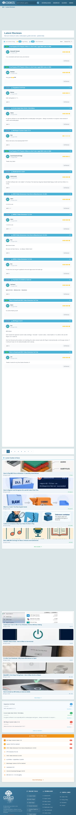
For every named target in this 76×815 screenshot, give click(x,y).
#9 (70, 214)
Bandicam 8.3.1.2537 (15, 171)
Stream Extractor (33, 806)
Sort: (61, 41)
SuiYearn (12, 284)
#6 (70, 151)
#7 (70, 171)
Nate (11, 305)
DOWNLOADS (46, 3)
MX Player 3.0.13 (14, 321)
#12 (70, 279)
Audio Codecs (47, 798)
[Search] (38, 2)
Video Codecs (47, 801)
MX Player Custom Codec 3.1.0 (18, 130)
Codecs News (47, 813)
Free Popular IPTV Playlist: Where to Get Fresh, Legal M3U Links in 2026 (28, 46)
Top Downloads (48, 810)
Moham (12, 71)
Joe (11, 356)
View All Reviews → (38, 730)
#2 (70, 67)
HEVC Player (32, 799)
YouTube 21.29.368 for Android (18, 279)
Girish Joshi (13, 176)
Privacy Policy (64, 799)
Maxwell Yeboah (15, 51)
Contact (63, 805)
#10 (70, 235)
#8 (70, 194)
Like (9, 102)
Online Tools (33, 791)
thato (12, 113)
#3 (70, 87)
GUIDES (64, 3)
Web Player (31, 802)
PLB (11, 135)
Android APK (47, 795)
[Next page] (31, 451)
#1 (70, 46)
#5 (70, 130)
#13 (70, 300)
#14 (70, 320)
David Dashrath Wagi (16, 155)
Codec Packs (47, 804)
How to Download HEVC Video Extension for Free (22, 300)
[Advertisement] (38, 19)
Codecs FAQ (64, 796)
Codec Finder (32, 796)
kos (11, 239)
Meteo (12, 92)
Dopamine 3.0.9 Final (15, 87)
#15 (70, 352)
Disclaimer (63, 802)
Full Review (66, 60)
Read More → (70, 709)
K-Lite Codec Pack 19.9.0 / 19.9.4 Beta (20, 108)
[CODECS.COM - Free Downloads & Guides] (8, 797)
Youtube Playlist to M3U (33, 810)
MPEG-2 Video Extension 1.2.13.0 (19, 214)
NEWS (71, 3)
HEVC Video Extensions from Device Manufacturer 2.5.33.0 (26, 235)
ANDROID (56, 3)
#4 (70, 108)
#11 (70, 259)
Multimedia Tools (48, 807)
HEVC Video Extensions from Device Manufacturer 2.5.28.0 (26, 194)
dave (11, 198)
